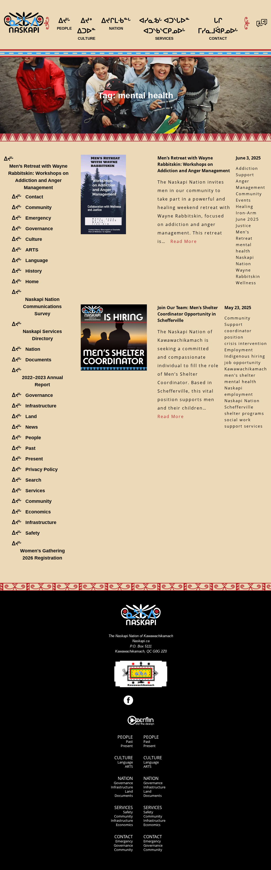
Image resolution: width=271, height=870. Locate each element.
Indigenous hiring (244, 356)
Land (129, 791)
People (125, 737)
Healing (244, 206)
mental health (240, 381)
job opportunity (242, 362)
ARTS (129, 766)
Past (129, 741)
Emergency (124, 841)
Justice (243, 225)
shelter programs (244, 413)
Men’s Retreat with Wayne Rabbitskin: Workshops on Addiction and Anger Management (193, 164)
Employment (238, 349)
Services (123, 807)
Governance (123, 782)
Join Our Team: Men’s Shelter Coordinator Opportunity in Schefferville (187, 314)
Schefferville (239, 407)
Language (125, 762)
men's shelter (240, 375)
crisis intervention (245, 343)
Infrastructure (122, 787)
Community (123, 816)
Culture (123, 758)
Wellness (246, 282)
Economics (124, 824)
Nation (125, 778)
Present (127, 745)
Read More (183, 241)
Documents (124, 795)
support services (243, 426)
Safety (128, 812)
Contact (123, 837)
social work (237, 419)
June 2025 (247, 219)
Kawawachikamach (245, 368)
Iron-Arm (246, 212)
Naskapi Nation (242, 400)
